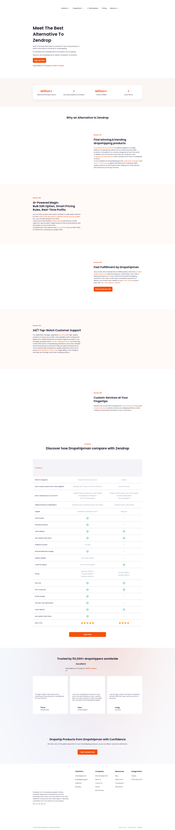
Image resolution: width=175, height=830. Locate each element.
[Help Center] (119, 779)
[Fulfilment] (78, 783)
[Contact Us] (98, 783)
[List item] (34, 804)
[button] (68, 8)
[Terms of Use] (122, 827)
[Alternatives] (119, 787)
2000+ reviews (58, 66)
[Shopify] (133, 776)
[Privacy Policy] (132, 827)
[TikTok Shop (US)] (136, 779)
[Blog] (116, 776)
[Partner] (97, 787)
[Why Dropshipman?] (101, 776)
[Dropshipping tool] (80, 776)
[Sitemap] (139, 827)
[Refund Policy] (99, 790)
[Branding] (78, 787)
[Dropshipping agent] (81, 779)
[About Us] (98, 779)
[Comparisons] (119, 783)
